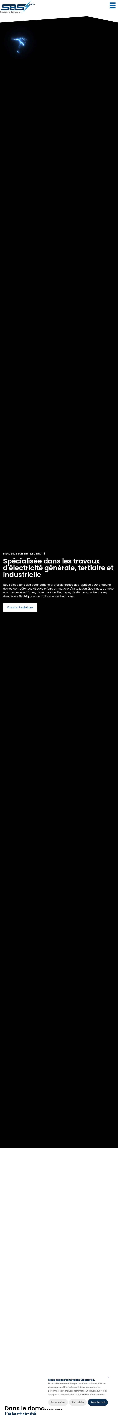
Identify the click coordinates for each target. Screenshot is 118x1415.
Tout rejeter (78, 1402)
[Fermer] (108, 1377)
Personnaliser (58, 1402)
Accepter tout (98, 1402)
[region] (78, 1392)
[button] (112, 5)
